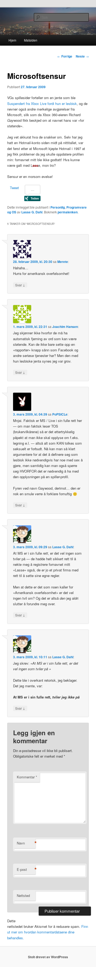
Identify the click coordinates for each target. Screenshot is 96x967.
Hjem (12, 40)
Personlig (57, 207)
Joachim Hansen (65, 326)
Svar (20, 284)
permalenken (68, 212)
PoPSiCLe (59, 414)
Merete (62, 261)
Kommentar (27, 776)
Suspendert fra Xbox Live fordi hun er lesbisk (42, 103)
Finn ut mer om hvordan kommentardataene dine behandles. (47, 932)
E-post (26, 869)
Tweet (14, 187)
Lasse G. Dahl (31, 212)
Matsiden (30, 40)
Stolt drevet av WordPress (48, 956)
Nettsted (23, 895)
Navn (26, 843)
